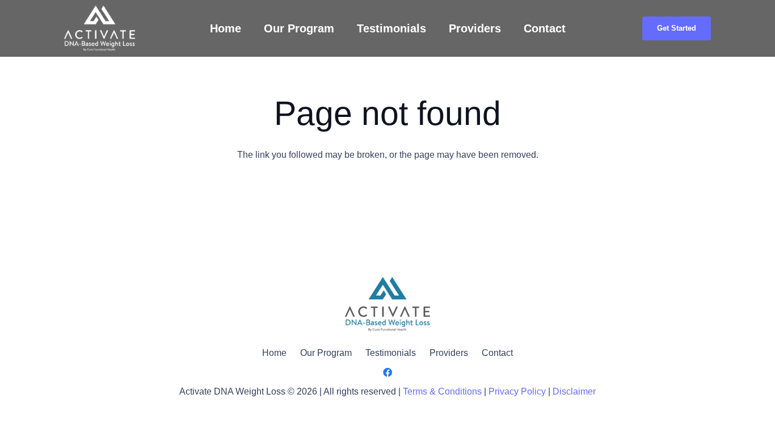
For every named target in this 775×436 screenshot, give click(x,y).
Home (274, 353)
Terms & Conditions (442, 391)
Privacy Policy (517, 391)
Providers (448, 353)
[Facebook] (387, 372)
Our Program (326, 353)
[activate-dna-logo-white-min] (99, 28)
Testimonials (390, 353)
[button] (573, 28)
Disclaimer (574, 391)
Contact (497, 353)
